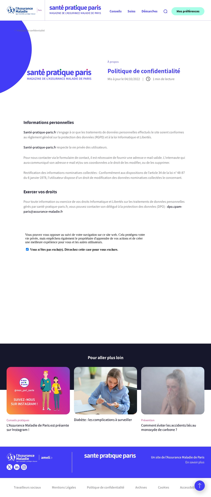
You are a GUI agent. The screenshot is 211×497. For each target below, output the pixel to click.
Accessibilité (188, 487)
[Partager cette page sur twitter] (13, 139)
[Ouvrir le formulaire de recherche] (165, 11)
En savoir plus (194, 462)
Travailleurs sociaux (27, 487)
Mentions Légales (64, 487)
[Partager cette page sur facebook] (13, 131)
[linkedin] (17, 467)
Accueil (10, 30)
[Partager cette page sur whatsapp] (13, 146)
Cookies (163, 487)
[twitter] (9, 467)
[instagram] (24, 467)
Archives (141, 487)
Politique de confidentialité (105, 487)
